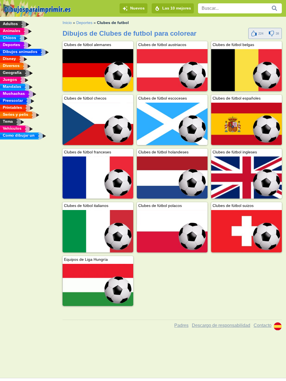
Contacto (262, 325)
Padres (181, 325)
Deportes (84, 22)
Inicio (67, 22)
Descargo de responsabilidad (221, 325)
